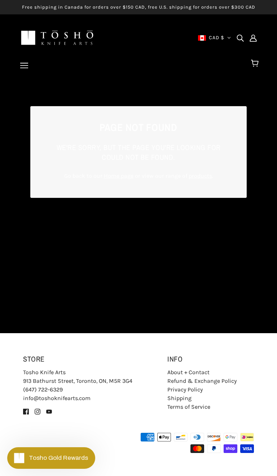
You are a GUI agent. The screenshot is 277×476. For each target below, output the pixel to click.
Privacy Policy (185, 389)
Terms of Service (188, 406)
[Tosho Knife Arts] (57, 37)
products (200, 175)
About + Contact (188, 372)
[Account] (253, 38)
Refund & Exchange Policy (202, 380)
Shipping (179, 398)
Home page (118, 175)
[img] (240, 38)
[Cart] (255, 64)
